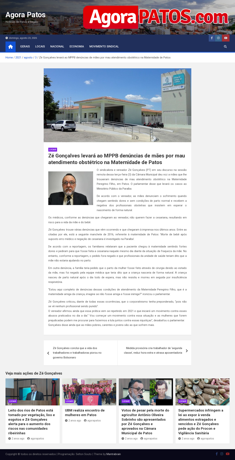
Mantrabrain (113, 454)
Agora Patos (26, 14)
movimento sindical (104, 46)
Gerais (25, 46)
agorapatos (37, 438)
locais (40, 46)
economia (77, 46)
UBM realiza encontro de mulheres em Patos (85, 412)
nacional (57, 46)
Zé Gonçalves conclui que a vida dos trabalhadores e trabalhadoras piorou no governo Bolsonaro (77, 352)
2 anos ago (18, 438)
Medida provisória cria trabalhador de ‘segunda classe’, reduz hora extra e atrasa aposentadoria (153, 350)
